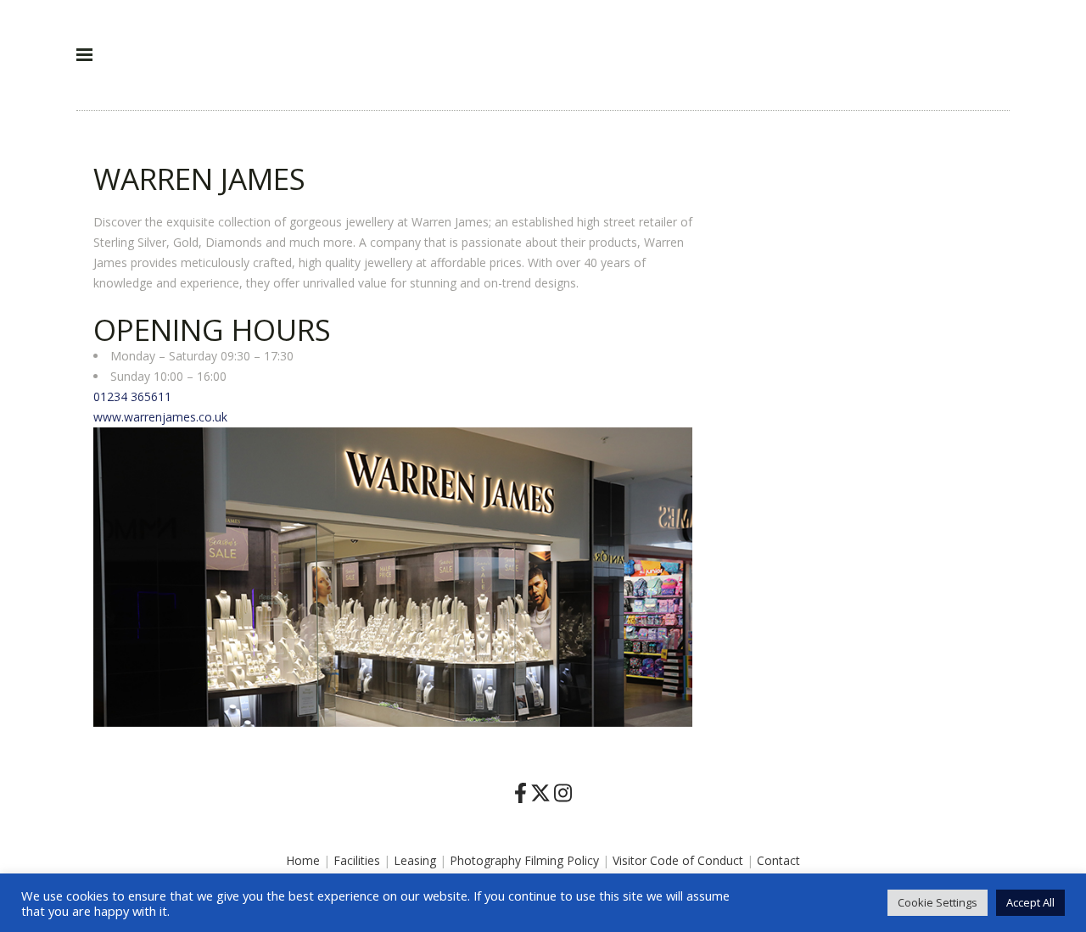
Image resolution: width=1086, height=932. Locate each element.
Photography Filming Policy (524, 860)
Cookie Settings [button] (937, 902)
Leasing (415, 860)
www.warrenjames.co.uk (160, 417)
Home (303, 860)
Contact (778, 860)
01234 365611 (132, 396)
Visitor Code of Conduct (678, 860)
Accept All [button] (1030, 902)
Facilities (356, 860)
